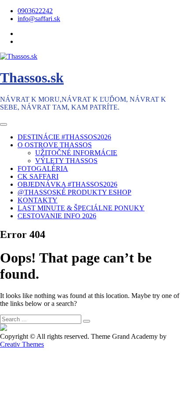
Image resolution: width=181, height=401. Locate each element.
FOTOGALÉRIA (43, 168)
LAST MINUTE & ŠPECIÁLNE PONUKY (81, 208)
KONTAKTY (38, 200)
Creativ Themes (22, 344)
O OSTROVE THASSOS (55, 145)
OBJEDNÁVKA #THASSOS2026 (67, 184)
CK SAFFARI (38, 176)
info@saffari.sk (39, 18)
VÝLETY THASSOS (66, 160)
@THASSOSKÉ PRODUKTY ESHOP (74, 192)
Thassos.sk (32, 77)
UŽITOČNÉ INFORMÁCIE (76, 152)
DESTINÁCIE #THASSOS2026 (64, 137)
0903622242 (35, 10)
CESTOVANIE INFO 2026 (57, 216)
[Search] (86, 321)
